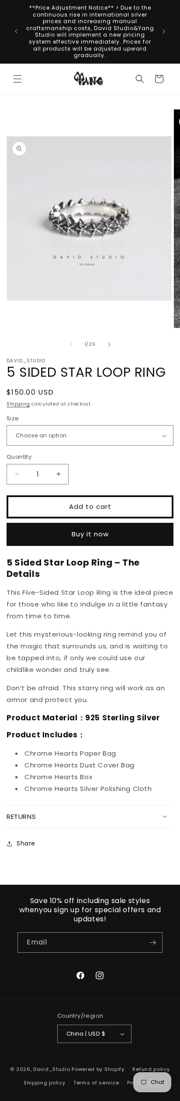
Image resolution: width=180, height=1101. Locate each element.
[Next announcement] (163, 31)
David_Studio (51, 1069)
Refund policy (151, 1069)
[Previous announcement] (16, 31)
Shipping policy (45, 1082)
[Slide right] (109, 344)
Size (13, 418)
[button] (17, 79)
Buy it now (90, 534)
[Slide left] (70, 344)
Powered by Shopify (98, 1069)
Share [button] (26, 843)
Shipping (18, 404)
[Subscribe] (152, 942)
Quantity (19, 457)
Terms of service (96, 1082)
